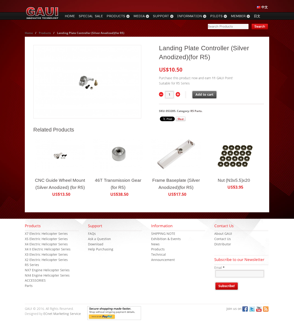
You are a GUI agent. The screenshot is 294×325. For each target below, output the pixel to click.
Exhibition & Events (166, 239)
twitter (252, 309)
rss (266, 309)
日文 (257, 16)
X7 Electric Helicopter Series (46, 233)
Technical (158, 254)
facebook (245, 309)
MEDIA (139, 16)
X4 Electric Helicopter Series (46, 244)
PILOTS (216, 16)
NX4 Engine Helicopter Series (47, 275)
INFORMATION (189, 16)
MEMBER (238, 16)
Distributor (222, 244)
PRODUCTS (116, 16)
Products (45, 33)
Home (29, 33)
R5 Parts (196, 111)
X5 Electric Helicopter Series (46, 239)
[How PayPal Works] (114, 317)
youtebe (259, 309)
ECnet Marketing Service (62, 313)
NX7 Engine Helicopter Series (47, 270)
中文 (264, 7)
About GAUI (223, 233)
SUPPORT (161, 16)
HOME (70, 16)
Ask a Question (99, 239)
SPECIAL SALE (91, 16)
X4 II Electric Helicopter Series (48, 249)
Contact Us (222, 239)
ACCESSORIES (35, 280)
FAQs (92, 233)
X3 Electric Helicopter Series (46, 254)
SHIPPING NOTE (163, 233)
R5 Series (32, 265)
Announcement (163, 260)
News (155, 244)
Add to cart (204, 94)
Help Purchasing (100, 249)
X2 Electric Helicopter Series (46, 260)
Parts (29, 285)
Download (95, 244)
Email (219, 267)
